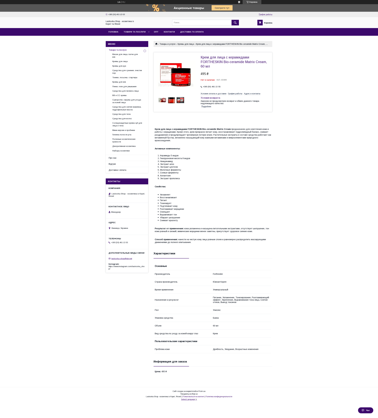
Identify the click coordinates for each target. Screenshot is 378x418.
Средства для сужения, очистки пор (127, 71)
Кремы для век (119, 82)
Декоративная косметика (124, 146)
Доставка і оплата (117, 170)
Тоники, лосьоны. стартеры (124, 77)
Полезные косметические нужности (123, 140)
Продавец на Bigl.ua (189, 394)
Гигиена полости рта (121, 135)
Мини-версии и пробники (123, 130)
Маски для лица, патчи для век (125, 55)
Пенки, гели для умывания (124, 86)
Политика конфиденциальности (219, 397)
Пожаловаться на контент (193, 397)
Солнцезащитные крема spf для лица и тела (127, 124)
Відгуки (112, 164)
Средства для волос (122, 118)
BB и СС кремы (119, 95)
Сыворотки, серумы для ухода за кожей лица (126, 101)
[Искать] (235, 22)
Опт (156, 32)
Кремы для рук (119, 66)
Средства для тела (121, 114)
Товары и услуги (167, 44)
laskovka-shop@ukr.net (121, 258)
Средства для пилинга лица (125, 91)
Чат (368, 410)
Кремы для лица (186, 44)
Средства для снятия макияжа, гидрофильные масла (126, 108)
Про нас (113, 158)
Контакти (169, 32)
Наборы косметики (121, 151)
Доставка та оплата (192, 32)
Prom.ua (201, 391)
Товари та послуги (135, 32)
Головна (113, 32)
